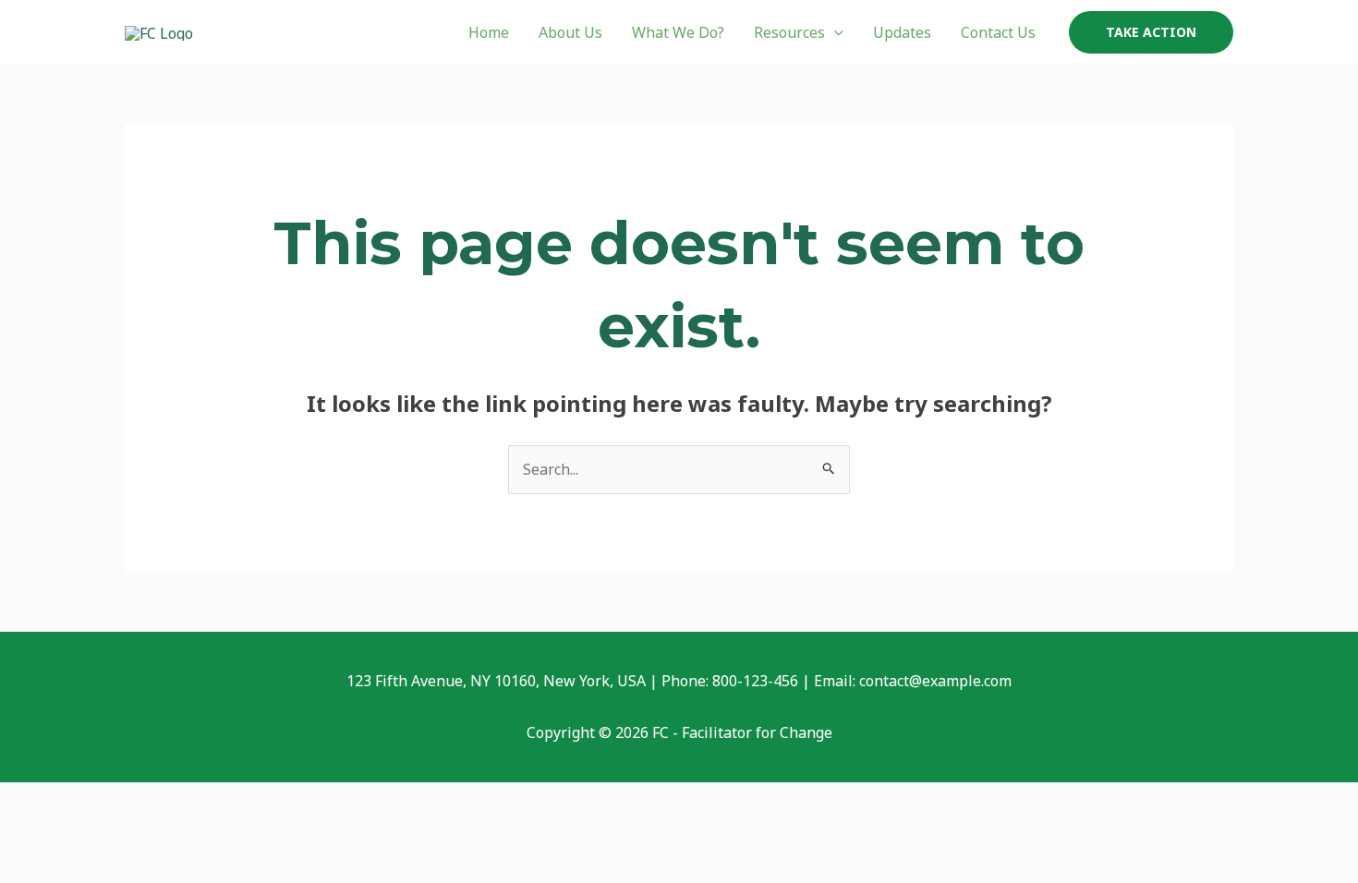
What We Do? (678, 32)
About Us (570, 32)
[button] (834, 32)
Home (488, 32)
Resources (789, 32)
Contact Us (998, 32)
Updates (902, 32)
